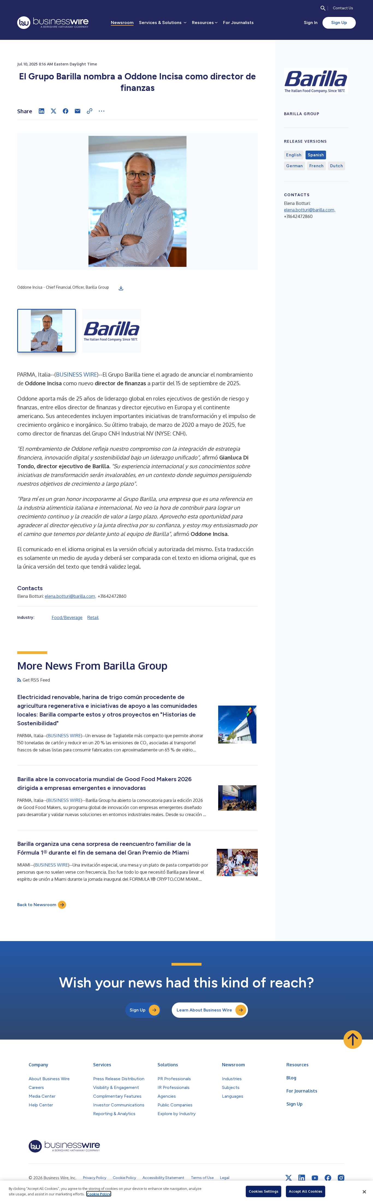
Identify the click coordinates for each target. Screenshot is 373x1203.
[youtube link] (315, 1178)
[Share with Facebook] (65, 111)
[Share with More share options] (101, 111)
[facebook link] (328, 1178)
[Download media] (121, 288)
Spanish (316, 155)
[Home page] (52, 22)
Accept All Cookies (305, 1191)
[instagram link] (341, 1178)
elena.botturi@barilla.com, (70, 596)
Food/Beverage (67, 617)
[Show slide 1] (46, 331)
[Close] (364, 1191)
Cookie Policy (99, 1194)
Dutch (336, 165)
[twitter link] (288, 1178)
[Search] (323, 8)
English (293, 155)
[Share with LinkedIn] (41, 111)
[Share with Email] (77, 111)
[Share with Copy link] (89, 111)
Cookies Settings (263, 1191)
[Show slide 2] (111, 331)
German (294, 165)
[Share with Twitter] (53, 111)
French (316, 165)
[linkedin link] (301, 1178)
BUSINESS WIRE (76, 374)
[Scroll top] (353, 1039)
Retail (93, 617)
